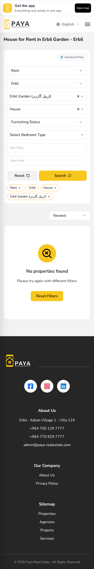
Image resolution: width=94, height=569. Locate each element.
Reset (19, 175)
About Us (47, 475)
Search (60, 175)
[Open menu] (87, 24)
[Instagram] (47, 386)
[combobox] (68, 24)
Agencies (47, 522)
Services (47, 538)
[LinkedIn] (63, 386)
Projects (47, 530)
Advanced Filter (72, 57)
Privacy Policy (47, 483)
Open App (83, 8)
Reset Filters (47, 296)
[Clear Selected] (78, 96)
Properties (47, 513)
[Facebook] (30, 386)
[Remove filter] (19, 188)
